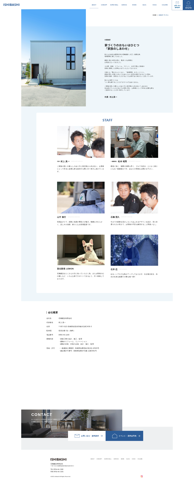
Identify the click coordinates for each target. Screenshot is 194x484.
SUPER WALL (107, 458)
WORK (122, 458)
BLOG (128, 458)
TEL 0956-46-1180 (57, 469)
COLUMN (140, 458)
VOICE (133, 458)
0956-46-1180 (64, 335)
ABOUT (92, 458)
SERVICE (116, 458)
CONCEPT (99, 458)
